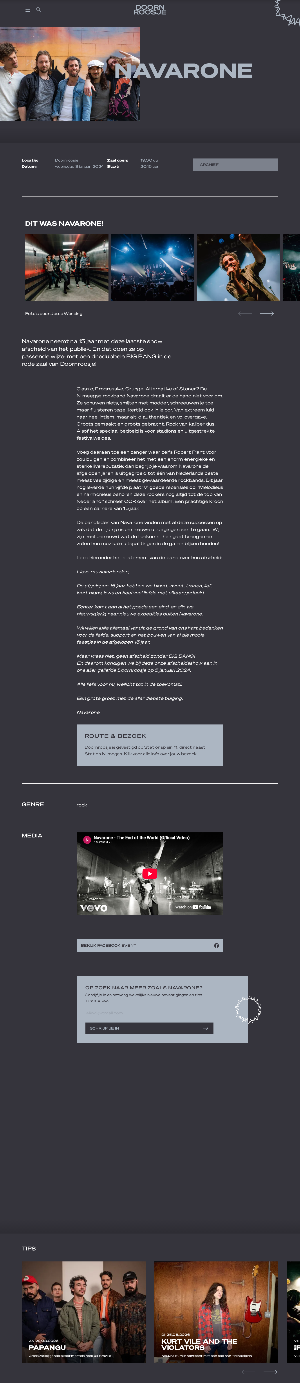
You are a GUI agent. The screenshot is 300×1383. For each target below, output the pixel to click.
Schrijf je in (104, 1028)
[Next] (266, 313)
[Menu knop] (28, 9)
